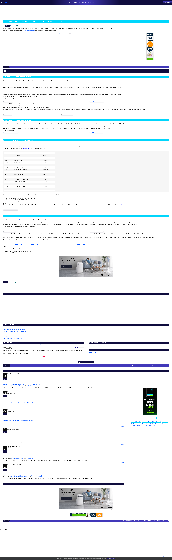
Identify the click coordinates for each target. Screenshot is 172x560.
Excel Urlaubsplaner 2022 (36, 62)
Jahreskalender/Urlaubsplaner (30, 30)
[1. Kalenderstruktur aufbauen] (8, 101)
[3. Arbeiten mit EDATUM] (7, 114)
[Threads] (15, 26)
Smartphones (142, 423)
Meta (146, 421)
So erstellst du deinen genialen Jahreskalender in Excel (15, 396)
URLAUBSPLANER (92, 82)
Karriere (158, 419)
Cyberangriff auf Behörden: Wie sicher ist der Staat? (12, 336)
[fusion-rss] (79, 347)
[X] (11, 26)
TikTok (159, 423)
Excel (20, 476)
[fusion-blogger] (83, 347)
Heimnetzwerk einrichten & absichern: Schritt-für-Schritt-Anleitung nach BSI (17, 333)
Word (23, 385)
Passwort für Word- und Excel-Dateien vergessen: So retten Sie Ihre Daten (15, 468)
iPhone (155, 419)
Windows (143, 425)
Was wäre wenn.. (133, 425)
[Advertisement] (86, 12)
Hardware (146, 419)
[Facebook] (10, 26)
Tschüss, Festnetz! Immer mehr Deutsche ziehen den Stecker (14, 326)
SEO (167, 421)
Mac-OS (143, 421)
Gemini (139, 419)
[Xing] (17, 26)
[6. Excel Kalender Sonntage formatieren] (96, 132)
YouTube (153, 425)
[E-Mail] (19, 26)
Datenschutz (17, 476)
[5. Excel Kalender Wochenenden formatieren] (10, 132)
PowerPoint (163, 421)
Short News (133, 423)
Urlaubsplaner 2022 (19, 244)
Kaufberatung (162, 419)
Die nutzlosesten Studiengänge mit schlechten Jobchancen (13, 338)
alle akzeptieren (111, 558)
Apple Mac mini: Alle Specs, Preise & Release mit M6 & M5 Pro (15, 331)
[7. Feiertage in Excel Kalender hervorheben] (10, 209)
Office (29, 385)
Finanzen (132, 419)
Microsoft (29, 458)
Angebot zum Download (80, 244)
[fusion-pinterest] (81, 347)
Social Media (147, 423)
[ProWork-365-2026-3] (4, 2)
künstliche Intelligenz (138, 421)
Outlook (160, 421)
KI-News (167, 419)
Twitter (162, 423)
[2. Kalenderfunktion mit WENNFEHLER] (97, 101)
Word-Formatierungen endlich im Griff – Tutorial (15, 450)
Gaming (136, 419)
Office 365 (20, 385)
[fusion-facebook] (75, 347)
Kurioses (132, 421)
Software (20, 458)
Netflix (153, 421)
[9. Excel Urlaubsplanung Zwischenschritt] (97, 231)
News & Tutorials (13, 385)
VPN (165, 423)
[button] (86, 71)
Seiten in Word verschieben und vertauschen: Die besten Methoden (15, 432)
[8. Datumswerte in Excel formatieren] (9, 231)
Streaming (155, 423)
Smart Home (137, 423)
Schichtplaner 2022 (34, 244)
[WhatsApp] (14, 26)
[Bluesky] (13, 26)
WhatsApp (138, 425)
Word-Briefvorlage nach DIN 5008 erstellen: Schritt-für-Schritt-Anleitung (15, 378)
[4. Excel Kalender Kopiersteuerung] (67, 114)
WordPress (149, 425)
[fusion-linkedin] (77, 347)
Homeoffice (17, 385)
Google (143, 419)
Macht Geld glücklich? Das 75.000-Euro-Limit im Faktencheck (14, 329)
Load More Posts (63, 484)
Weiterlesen (122, 426)
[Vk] (16, 26)
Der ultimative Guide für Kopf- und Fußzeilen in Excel (15, 414)
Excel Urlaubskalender (21, 219)
